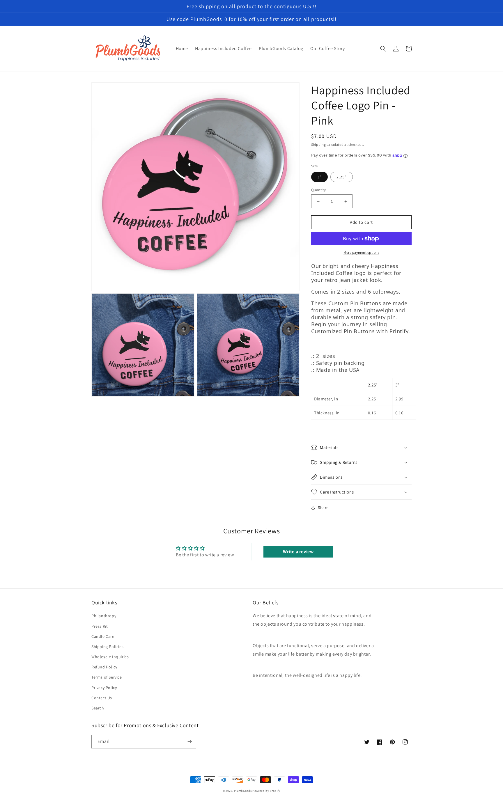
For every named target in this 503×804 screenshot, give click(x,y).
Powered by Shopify (266, 791)
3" (319, 177)
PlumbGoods (243, 791)
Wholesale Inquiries (110, 656)
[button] (383, 48)
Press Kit (99, 626)
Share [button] (323, 507)
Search (97, 708)
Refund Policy (104, 667)
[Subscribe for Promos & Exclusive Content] (189, 741)
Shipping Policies (107, 646)
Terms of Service (106, 677)
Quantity (318, 189)
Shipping (318, 144)
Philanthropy (103, 615)
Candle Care (102, 636)
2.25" (341, 177)
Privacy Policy (104, 687)
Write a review (298, 552)
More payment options (361, 252)
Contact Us (101, 697)
